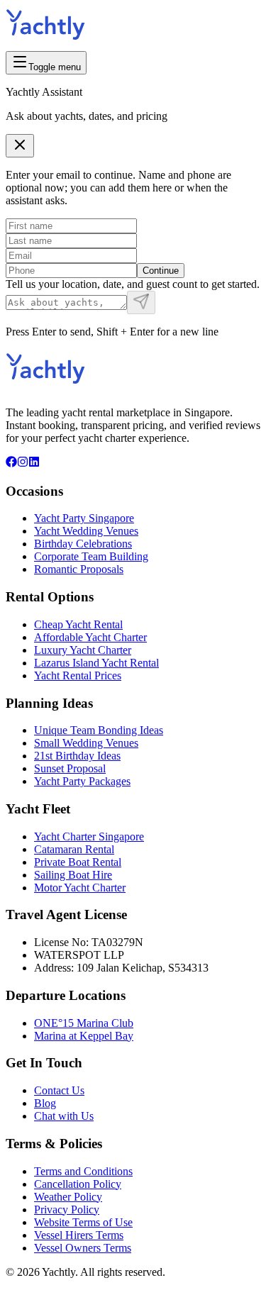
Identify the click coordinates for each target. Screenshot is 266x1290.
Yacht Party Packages (82, 781)
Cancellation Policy (77, 1184)
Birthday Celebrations (83, 544)
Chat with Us (64, 1116)
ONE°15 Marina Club (83, 1023)
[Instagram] (22, 463)
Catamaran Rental (74, 849)
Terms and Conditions (83, 1171)
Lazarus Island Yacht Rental (96, 663)
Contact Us (59, 1090)
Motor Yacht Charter (80, 888)
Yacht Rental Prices (77, 675)
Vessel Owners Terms (82, 1248)
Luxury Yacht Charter (82, 650)
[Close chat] (20, 145)
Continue (161, 270)
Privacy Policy (66, 1209)
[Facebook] (11, 463)
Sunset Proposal (70, 768)
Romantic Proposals (78, 569)
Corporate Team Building (91, 556)
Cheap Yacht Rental (78, 624)
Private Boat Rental (77, 862)
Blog (45, 1103)
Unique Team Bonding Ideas (98, 730)
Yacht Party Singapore (84, 518)
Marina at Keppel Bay (83, 1036)
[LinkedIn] (34, 463)
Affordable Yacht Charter (90, 637)
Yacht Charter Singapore (89, 836)
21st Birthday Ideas (77, 756)
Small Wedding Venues (86, 743)
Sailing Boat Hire (73, 875)
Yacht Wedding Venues (86, 531)
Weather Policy (68, 1197)
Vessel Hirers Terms (78, 1235)
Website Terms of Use (83, 1222)
